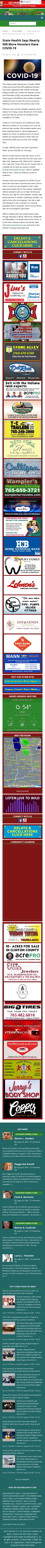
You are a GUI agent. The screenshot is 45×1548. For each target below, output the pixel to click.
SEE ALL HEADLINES (22, 1479)
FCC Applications (17, 1542)
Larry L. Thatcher (24, 1255)
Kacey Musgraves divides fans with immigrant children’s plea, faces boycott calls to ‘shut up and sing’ (21, 1424)
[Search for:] (22, 23)
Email (35, 1534)
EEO (7, 1542)
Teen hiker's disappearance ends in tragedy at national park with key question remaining (20, 1318)
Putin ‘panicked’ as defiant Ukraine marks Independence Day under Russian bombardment (21, 1369)
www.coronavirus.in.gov (14, 170)
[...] (41, 1156)
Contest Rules (25, 1539)
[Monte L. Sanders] (7, 1136)
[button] (41, 18)
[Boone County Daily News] (22, 12)
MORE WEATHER (22, 791)
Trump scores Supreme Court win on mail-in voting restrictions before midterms (21, 1451)
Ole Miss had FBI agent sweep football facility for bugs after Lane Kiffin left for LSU (20, 1344)
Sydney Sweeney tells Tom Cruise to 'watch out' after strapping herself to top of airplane (20, 1292)
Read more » (21, 1310)
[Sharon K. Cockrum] (7, 1225)
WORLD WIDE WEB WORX (23, 1545)
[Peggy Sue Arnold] (7, 1166)
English (27, 2)
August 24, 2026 (22, 1142)
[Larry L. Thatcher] (7, 1258)
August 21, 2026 (22, 1231)
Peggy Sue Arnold (24, 1164)
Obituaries (22, 1129)
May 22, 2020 (10, 54)
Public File (37, 1539)
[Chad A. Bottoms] (7, 1194)
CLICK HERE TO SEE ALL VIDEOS (13, 1524)
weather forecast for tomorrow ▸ (22, 730)
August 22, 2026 (22, 1200)
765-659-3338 (25, 1534)
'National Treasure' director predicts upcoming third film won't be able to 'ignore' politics (21, 1396)
